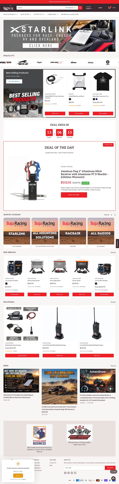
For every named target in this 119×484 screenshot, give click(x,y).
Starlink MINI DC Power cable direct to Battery (54, 97)
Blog (51, 465)
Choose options (79, 113)
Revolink (71, 94)
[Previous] (111, 214)
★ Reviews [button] (117, 243)
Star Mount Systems (50, 94)
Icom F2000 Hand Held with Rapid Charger (91, 345)
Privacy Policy (36, 463)
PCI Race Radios (9, 343)
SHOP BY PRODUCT (9, 14)
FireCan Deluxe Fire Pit (34, 280)
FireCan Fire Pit (76, 280)
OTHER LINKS (52, 14)
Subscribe (110, 468)
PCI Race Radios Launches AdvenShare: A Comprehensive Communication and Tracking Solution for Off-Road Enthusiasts (97, 397)
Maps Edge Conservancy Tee (100, 96)
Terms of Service (37, 470)
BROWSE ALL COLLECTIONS (69, 14)
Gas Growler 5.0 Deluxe (11, 280)
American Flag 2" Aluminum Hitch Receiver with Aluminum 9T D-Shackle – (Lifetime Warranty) (84, 174)
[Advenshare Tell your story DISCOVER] (59, 36)
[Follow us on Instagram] (72, 473)
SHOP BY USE (25, 14)
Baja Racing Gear (97, 94)
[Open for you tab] (113, 478)
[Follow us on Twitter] (68, 473)
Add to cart (55, 113)
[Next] (115, 93)
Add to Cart (73, 195)
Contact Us (53, 463)
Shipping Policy (36, 468)
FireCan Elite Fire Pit (55, 280)
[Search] (80, 8)
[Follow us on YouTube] (75, 473)
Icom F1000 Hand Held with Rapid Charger (54, 345)
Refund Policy (36, 465)
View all (106, 215)
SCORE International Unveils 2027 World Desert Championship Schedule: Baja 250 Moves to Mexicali (59, 409)
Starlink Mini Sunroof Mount (76, 96)
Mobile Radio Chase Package (13, 345)
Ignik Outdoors (9, 278)
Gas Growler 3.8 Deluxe (101, 280)
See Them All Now (14, 81)
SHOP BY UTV (38, 14)
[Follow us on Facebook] (65, 473)
